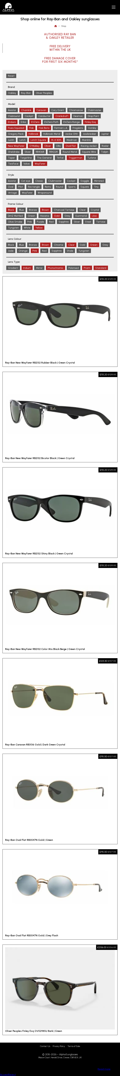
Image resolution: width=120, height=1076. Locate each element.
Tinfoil (60, 157)
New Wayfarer (16, 145)
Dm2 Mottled (15, 215)
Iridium (27, 267)
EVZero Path (51, 121)
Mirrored (99, 180)
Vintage (12, 192)
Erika (23, 121)
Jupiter (105, 133)
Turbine (91, 157)
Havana (44, 215)
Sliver (28, 151)
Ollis (58, 145)
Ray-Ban (26, 92)
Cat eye (25, 180)
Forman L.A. (61, 127)
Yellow (39, 227)
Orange (23, 250)
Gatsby (92, 127)
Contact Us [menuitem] (45, 1046)
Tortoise (100, 221)
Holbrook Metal (51, 133)
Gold (57, 215)
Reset (11, 75)
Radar (105, 145)
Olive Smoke (15, 221)
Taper (11, 157)
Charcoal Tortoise (64, 209)
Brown (45, 209)
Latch (22, 139)
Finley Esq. (90, 121)
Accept (4, 1074)
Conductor (44, 116)
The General (44, 157)
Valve (26, 163)
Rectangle (34, 186)
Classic (39, 180)
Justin (11, 139)
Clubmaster (94, 110)
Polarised (73, 267)
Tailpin (104, 151)
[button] (113, 7)
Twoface (13, 163)
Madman (71, 139)
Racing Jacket (89, 145)
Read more (104, 1069)
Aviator (12, 110)
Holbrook (33, 133)
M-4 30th (56, 139)
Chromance (76, 110)
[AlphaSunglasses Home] (8, 7)
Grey (67, 215)
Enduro (12, 121)
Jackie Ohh (71, 133)
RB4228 (53, 151)
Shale (70, 250)
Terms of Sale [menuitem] (74, 1046)
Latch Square (38, 139)
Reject (12, 1074)
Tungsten (13, 227)
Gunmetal (81, 215)
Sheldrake (14, 151)
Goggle (84, 180)
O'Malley (34, 145)
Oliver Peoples (44, 92)
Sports (71, 186)
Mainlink (86, 139)
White (27, 227)
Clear (82, 209)
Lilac (94, 215)
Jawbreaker (89, 133)
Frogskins (78, 127)
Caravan (41, 110)
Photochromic (55, 267)
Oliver (47, 145)
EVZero (35, 121)
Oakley (12, 92)
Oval (10, 186)
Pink (29, 221)
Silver (77, 221)
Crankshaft (61, 116)
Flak (31, 127)
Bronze (33, 209)
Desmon (78, 116)
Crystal (95, 209)
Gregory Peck (16, 133)
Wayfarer (40, 163)
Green (31, 215)
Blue (21, 209)
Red (51, 221)
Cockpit (29, 116)
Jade (11, 250)
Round (59, 186)
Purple (40, 221)
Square (84, 186)
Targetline (26, 157)
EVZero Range (71, 121)
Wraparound (45, 192)
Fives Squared (16, 127)
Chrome (58, 244)
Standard (100, 267)
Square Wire (89, 151)
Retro (48, 186)
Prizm (87, 267)
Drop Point (93, 116)
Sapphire (64, 221)
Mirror (39, 267)
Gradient (13, 267)
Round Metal (70, 151)
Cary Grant (57, 110)
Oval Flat (71, 145)
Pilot (20, 186)
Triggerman (75, 157)
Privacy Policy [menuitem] (59, 1046)
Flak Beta (44, 127)
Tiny (96, 186)
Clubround (14, 116)
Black (11, 209)
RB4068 (40, 151)
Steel (88, 221)
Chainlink (26, 110)
